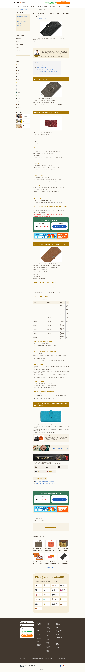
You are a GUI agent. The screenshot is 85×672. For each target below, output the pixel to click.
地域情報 (45, 6)
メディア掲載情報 (58, 624)
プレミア (17, 53)
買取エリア (38, 631)
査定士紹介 (38, 634)
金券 (18, 95)
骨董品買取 (47, 627)
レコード (19, 107)
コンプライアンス (58, 658)
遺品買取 (47, 651)
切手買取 (47, 624)
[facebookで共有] (51, 527)
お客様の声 (38, 635)
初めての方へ (26, 6)
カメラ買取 (47, 639)
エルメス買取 (44, 18)
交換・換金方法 (18, 50)
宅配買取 (38, 645)
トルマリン (18, 21)
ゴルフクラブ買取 (48, 643)
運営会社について (24, 622)
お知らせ (57, 623)
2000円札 (25, 16)
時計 (18, 89)
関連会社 (57, 641)
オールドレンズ (19, 19)
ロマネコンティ (24, 25)
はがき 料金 (21, 16)
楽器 (18, 104)
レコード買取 (48, 628)
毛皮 (18, 73)
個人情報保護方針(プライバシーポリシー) (44, 658)
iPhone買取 (47, 650)
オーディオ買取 (48, 646)
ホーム (19, 6)
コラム (48, 18)
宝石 (18, 85)
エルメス (34, 520)
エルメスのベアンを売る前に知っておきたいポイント (44, 69)
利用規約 (36, 658)
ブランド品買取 (39, 18)
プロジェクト (39, 637)
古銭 (18, 70)
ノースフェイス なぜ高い (20, 28)
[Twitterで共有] (47, 527)
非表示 (37, 62)
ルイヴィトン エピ (24, 19)
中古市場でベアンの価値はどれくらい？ (42, 67)
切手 (18, 67)
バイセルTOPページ (40, 623)
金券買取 (47, 638)
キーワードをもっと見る (20, 31)
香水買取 (47, 647)
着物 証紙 (18, 16)
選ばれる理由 (39, 638)
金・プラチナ (20, 82)
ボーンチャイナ (19, 25)
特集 (17, 57)
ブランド (39, 520)
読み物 (17, 41)
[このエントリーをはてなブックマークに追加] (54, 527)
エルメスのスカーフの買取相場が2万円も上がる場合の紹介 (44, 481)
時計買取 (47, 636)
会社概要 (33, 658)
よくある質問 (52, 6)
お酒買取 (47, 632)
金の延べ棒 (23, 23)
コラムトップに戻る (51, 567)
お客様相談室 (63, 658)
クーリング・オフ (52, 658)
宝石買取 (47, 635)
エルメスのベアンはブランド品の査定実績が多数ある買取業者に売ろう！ (47, 71)
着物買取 (47, 623)
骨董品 (19, 92)
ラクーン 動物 (19, 23)
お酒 (18, 79)
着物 (18, 64)
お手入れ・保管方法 (19, 44)
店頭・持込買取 (39, 644)
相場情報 (43, 520)
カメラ (19, 98)
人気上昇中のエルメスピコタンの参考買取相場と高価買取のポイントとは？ (47, 483)
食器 (18, 101)
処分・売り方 (18, 38)
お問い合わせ (39, 624)
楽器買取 (47, 642)
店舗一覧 (39, 6)
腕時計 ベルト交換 (23, 21)
